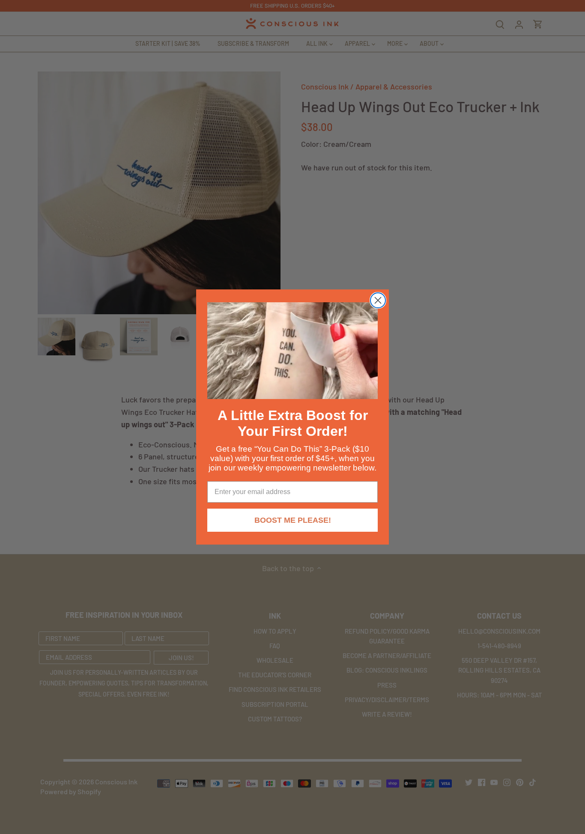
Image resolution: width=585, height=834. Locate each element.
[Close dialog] (377, 300)
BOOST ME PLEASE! (292, 520)
